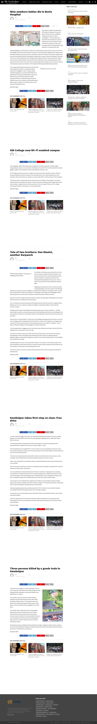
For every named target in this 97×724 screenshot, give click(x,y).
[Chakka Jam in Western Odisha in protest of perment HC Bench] (54, 107)
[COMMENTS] (53, 25)
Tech (86, 2)
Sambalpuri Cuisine (34, 2)
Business (63, 2)
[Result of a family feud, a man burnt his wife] (18, 107)
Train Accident (33, 631)
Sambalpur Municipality (26, 505)
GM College (22, 188)
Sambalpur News (31, 87)
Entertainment (72, 2)
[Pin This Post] (36, 25)
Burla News (22, 87)
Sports (56, 2)
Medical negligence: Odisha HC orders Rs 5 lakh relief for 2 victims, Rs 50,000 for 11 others (36, 111)
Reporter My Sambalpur (22, 17)
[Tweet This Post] (28, 25)
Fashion (80, 2)
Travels (24, 2)
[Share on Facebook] (19, 25)
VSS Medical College (42, 87)
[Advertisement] (36, 126)
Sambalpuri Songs (47, 2)
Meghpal (21, 354)
